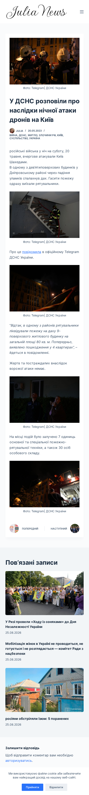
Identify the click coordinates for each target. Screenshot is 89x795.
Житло (32, 135)
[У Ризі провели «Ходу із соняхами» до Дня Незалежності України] (44, 593)
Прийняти (32, 787)
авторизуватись (18, 760)
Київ (60, 135)
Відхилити (56, 787)
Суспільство (19, 138)
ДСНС (22, 135)
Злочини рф (47, 135)
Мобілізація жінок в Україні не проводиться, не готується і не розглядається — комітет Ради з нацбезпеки (44, 649)
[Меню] (82, 12)
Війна (13, 135)
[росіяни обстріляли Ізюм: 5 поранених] (44, 690)
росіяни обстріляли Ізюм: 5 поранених (37, 719)
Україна (34, 138)
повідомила (31, 252)
